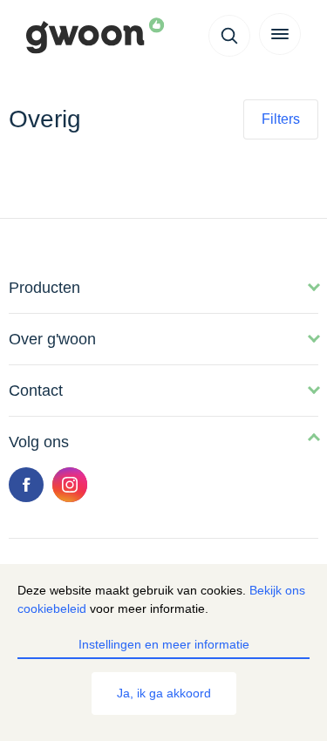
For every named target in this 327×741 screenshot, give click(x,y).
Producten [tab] (44, 287)
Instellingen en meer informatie (163, 644)
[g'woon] (104, 36)
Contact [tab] (36, 390)
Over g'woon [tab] (52, 339)
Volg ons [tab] (39, 442)
